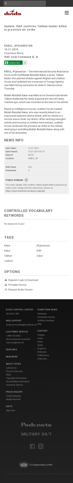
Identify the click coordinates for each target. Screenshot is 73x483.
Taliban (8, 255)
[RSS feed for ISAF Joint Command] (37, 57)
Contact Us (11, 368)
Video (40, 338)
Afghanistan (43, 245)
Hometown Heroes (46, 317)
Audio (40, 345)
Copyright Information (16, 378)
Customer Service (14, 385)
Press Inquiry (14, 392)
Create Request (13, 396)
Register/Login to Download (23, 280)
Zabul (39, 255)
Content (42, 331)
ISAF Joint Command (17, 57)
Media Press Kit (13, 399)
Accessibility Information (18, 381)
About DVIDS (13, 364)
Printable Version (17, 284)
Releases (42, 314)
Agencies (10, 410)
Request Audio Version (20, 289)
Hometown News (47, 309)
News (40, 342)
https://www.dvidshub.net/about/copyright (25, 191)
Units (9, 406)
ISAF (38, 250)
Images (41, 335)
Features (11, 349)
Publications (43, 355)
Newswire (12, 357)
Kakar (7, 245)
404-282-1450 (12, 314)
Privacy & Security (14, 371)
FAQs (8, 375)
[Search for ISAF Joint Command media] (33, 57)
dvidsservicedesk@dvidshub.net (21, 325)
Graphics (42, 348)
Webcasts (42, 359)
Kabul (7, 250)
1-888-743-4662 (13, 336)
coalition (8, 261)
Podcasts (42, 352)
